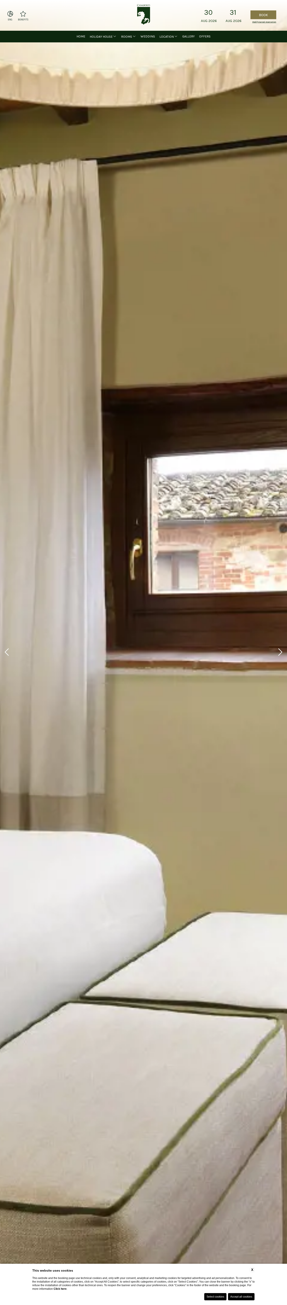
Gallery (188, 36)
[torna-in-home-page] (143, 15)
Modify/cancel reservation (264, 22)
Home (80, 36)
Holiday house (101, 37)
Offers (205, 36)
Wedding (148, 36)
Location (166, 37)
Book (263, 15)
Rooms (126, 37)
